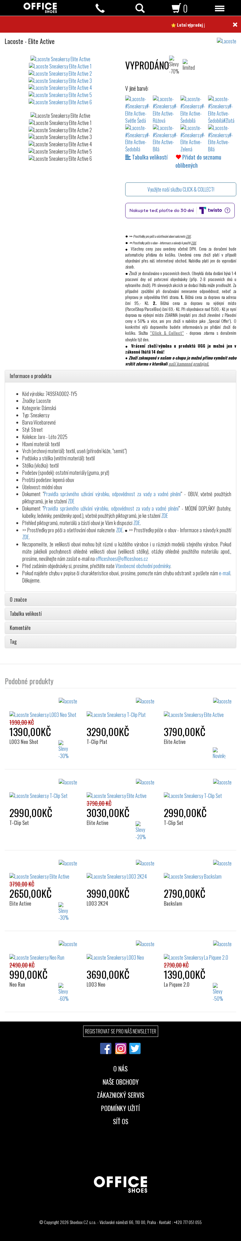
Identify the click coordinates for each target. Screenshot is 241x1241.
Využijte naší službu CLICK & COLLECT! (180, 189)
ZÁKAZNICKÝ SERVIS (120, 1094)
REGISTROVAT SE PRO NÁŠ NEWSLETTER (120, 1031)
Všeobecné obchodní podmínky (142, 566)
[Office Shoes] (40, 8)
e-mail (224, 573)
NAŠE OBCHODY (121, 1081)
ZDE (188, 236)
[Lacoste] (229, 38)
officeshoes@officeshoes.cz (122, 558)
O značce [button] (18, 600)
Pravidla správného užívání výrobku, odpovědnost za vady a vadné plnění (112, 494)
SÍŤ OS (120, 1121)
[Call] (100, 8)
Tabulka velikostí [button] (26, 614)
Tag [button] (13, 642)
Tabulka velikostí (149, 157)
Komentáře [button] (20, 628)
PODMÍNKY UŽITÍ (120, 1107)
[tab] (120, 376)
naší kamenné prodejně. (189, 363)
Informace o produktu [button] (30, 376)
